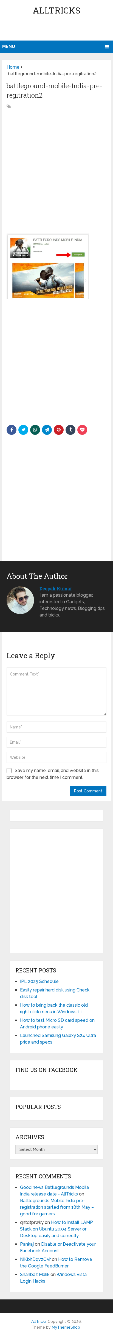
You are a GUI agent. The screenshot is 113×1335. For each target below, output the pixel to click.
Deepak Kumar (55, 588)
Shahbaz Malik (34, 1274)
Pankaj (27, 1244)
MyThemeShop (66, 1327)
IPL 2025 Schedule (39, 981)
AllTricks (56, 10)
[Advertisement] (57, 29)
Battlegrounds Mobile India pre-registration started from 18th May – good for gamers (57, 1207)
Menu (8, 46)
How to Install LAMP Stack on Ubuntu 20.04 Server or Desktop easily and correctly (56, 1229)
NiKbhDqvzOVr (35, 1259)
